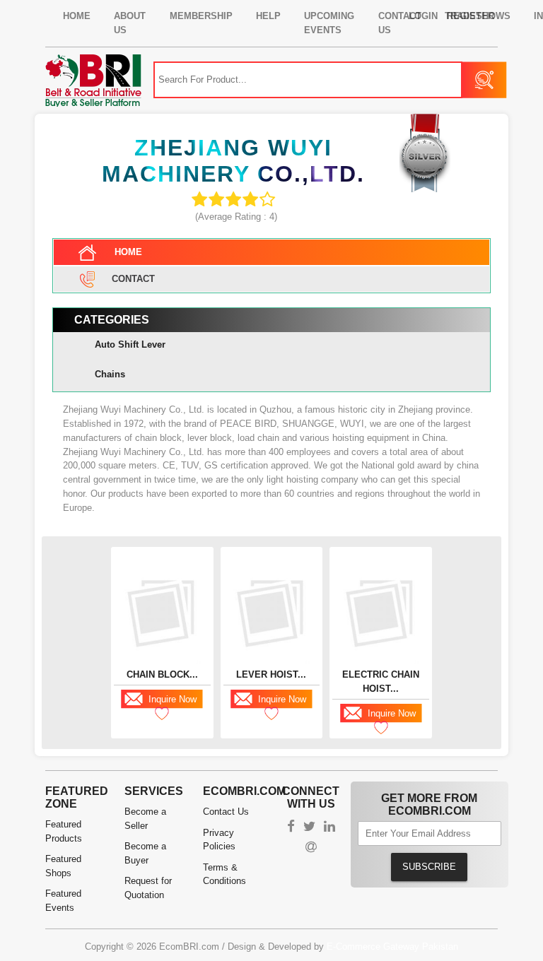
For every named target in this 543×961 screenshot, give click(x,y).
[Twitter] (309, 828)
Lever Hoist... (271, 674)
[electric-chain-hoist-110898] (380, 612)
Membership (201, 16)
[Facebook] (291, 828)
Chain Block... (162, 674)
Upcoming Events (329, 23)
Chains (110, 374)
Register (470, 16)
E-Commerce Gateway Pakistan (392, 946)
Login (423, 16)
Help (268, 16)
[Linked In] (329, 828)
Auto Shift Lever (130, 344)
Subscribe (429, 866)
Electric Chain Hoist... (380, 681)
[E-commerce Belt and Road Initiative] (93, 79)
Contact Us (226, 811)
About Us (130, 23)
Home (76, 16)
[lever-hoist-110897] (272, 612)
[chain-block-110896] (162, 612)
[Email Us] (311, 848)
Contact (133, 278)
